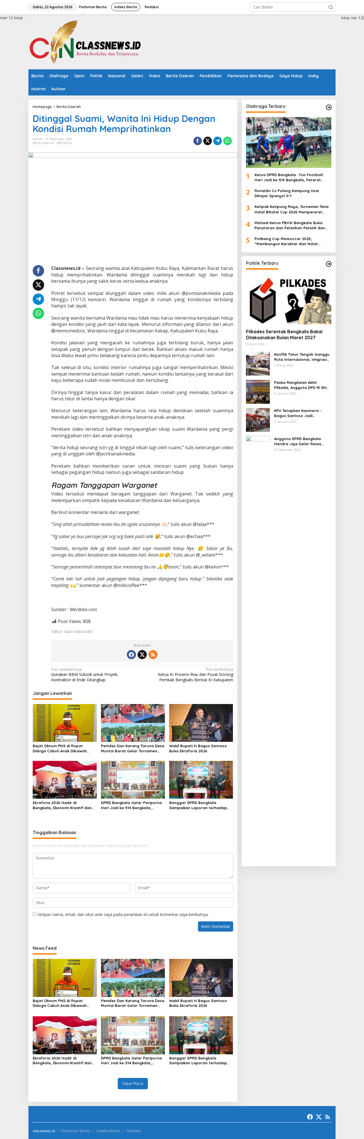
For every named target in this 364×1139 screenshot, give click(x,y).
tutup (18, 17)
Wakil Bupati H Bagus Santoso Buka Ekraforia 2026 (198, 748)
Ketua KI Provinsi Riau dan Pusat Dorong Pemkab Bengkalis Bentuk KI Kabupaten (195, 674)
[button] (331, 7)
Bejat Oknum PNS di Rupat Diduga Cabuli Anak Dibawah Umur (60, 748)
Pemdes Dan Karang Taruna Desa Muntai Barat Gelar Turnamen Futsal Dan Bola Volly (132, 748)
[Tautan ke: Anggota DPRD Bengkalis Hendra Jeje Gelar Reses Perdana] (258, 648)
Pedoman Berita (75, 1130)
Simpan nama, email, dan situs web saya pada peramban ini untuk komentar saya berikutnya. (123, 914)
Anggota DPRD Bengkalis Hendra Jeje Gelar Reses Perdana (297, 441)
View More (132, 1083)
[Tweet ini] (207, 141)
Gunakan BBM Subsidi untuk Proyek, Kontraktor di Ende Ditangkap (84, 674)
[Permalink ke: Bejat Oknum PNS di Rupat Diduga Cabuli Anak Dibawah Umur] (65, 722)
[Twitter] (142, 654)
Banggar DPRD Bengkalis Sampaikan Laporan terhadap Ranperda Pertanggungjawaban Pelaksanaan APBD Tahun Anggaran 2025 (200, 805)
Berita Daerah (43, 143)
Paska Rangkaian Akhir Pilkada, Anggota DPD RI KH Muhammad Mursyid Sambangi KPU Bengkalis (300, 385)
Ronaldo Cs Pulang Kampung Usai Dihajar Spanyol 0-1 (287, 193)
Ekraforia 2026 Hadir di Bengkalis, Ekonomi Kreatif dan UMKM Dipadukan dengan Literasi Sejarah (64, 805)
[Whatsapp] (227, 141)
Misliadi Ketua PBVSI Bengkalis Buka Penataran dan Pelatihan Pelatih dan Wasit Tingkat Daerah (290, 225)
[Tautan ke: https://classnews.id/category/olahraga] (328, 107)
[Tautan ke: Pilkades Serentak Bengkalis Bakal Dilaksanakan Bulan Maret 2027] (288, 299)
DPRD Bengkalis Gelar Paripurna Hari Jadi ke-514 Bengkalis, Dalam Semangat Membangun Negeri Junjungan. (131, 805)
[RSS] (153, 654)
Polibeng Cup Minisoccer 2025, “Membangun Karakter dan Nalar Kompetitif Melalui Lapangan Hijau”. (289, 241)
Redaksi (134, 1130)
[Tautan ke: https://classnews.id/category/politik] (328, 264)
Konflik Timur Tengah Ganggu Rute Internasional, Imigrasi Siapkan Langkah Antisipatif (302, 357)
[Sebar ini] (197, 141)
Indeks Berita (108, 1130)
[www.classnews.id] (85, 41)
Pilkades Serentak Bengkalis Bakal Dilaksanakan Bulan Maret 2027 (284, 334)
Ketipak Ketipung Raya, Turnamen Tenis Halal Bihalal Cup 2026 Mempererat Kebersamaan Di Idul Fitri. (292, 209)
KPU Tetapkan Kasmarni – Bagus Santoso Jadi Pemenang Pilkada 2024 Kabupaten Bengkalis (298, 413)
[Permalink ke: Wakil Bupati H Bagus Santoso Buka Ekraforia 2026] (201, 722)
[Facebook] (131, 654)
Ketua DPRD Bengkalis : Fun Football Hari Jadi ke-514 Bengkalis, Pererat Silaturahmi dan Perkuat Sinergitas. (289, 177)
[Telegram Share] (217, 141)
